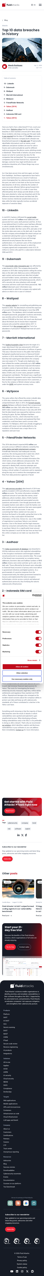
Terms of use (22, 1257)
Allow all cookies (22, 667)
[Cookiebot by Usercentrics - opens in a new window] (32, 595)
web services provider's (14, 489)
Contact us (19, 730)
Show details (32, 660)
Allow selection (22, 673)
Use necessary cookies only (22, 679)
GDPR (11, 384)
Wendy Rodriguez (15, 65)
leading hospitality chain (14, 345)
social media (31, 217)
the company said (20, 326)
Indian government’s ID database (16, 549)
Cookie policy (22, 1267)
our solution (6, 725)
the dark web (25, 141)
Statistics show (16, 129)
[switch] (38, 638)
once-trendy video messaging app (17, 266)
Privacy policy (22, 1260)
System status (22, 1264)
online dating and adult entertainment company (18, 449)
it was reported (7, 136)
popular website (11, 305)
